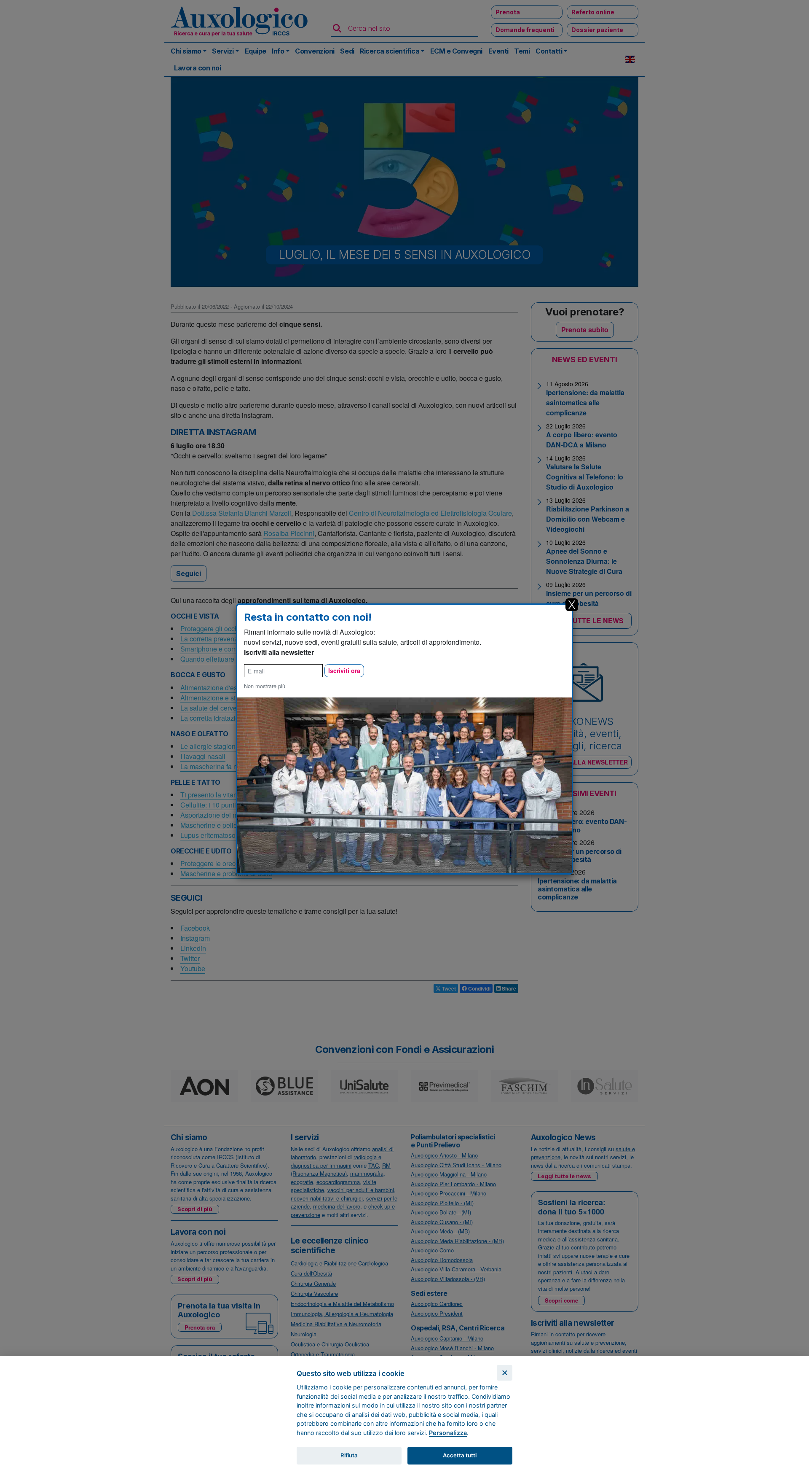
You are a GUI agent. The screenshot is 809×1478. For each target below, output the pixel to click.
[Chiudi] (504, 1373)
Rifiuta (349, 1455)
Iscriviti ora (344, 670)
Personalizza (448, 1432)
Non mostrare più (264, 686)
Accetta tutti (460, 1455)
